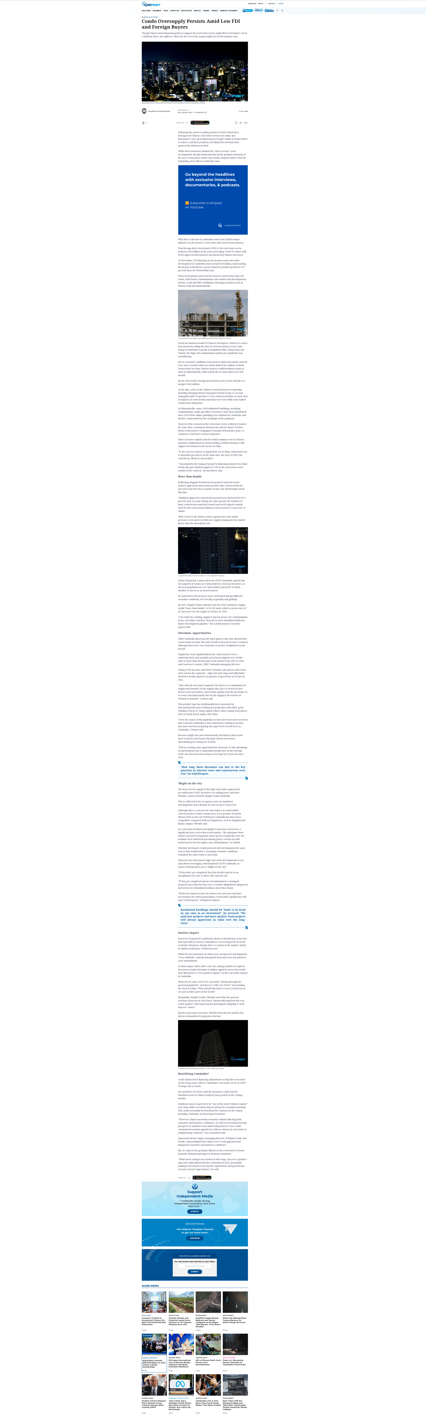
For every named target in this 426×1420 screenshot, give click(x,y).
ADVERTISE (252, 3)
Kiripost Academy (228, 11)
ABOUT (260, 3)
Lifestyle (174, 11)
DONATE (195, 1211)
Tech (165, 11)
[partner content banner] (213, 200)
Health (197, 11)
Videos (215, 11)
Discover (146, 11)
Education (186, 11)
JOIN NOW (195, 1238)
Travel (206, 11)
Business (157, 11)
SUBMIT (195, 1272)
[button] (236, 123)
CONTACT (271, 3)
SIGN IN (280, 3)
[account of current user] (277, 10)
